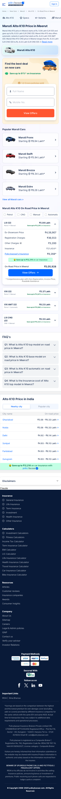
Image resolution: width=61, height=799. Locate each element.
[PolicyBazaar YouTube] (40, 685)
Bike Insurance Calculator (14, 574)
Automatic (53, 214)
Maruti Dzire (26, 186)
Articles (5, 587)
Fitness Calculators (15, 537)
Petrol (10, 214)
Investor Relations (10, 645)
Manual (36, 214)
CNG (23, 214)
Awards (5, 599)
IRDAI (4, 698)
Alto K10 (31, 11)
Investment (11, 512)
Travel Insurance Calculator (15, 566)
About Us (6, 615)
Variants (42, 17)
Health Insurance (14, 516)
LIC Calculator (9, 554)
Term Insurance (13, 508)
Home (4, 11)
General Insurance (15, 500)
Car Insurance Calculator (14, 570)
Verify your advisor (11, 640)
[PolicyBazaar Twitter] (26, 685)
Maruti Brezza (27, 170)
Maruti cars (16, 199)
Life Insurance (13, 504)
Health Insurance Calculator (15, 562)
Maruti (22, 11)
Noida (5, 427)
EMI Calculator (9, 549)
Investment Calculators (17, 533)
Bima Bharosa (15, 698)
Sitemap (6, 620)
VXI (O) (8, 291)
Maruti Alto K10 (26, 50)
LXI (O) (7, 222)
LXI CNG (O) (8, 319)
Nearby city (16, 406)
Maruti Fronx (26, 137)
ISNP (4, 632)
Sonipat (6, 443)
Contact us (7, 636)
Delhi (5, 435)
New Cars (13, 11)
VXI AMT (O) (10, 304)
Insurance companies (12, 595)
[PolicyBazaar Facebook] (19, 685)
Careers (6, 624)
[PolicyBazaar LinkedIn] (33, 685)
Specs (26, 17)
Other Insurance (14, 521)
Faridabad (7, 451)
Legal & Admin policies (13, 628)
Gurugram (7, 459)
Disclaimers (9, 480)
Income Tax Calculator (13, 541)
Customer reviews (11, 591)
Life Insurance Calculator (14, 558)
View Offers (28, 272)
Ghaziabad (8, 419)
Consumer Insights (11, 603)
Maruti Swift (26, 153)
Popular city (44, 406)
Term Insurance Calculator (15, 545)
